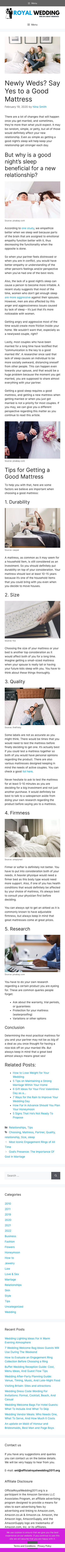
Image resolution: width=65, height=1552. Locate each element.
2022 (8, 1230)
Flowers (10, 1247)
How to (9, 1257)
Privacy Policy (44, 1546)
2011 (8, 1209)
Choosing (15, 1132)
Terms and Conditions (24, 1546)
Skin (7, 1290)
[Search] (55, 1176)
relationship (12, 1137)
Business (10, 1236)
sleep (31, 1137)
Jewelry (10, 1263)
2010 (8, 1203)
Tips (30, 1127)
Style (8, 1295)
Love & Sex (12, 1274)
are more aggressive (18, 297)
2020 (8, 1219)
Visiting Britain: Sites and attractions (28, 1385)
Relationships (17, 1127)
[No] (61, 1540)
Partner (39, 1132)
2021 (8, 1225)
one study (28, 228)
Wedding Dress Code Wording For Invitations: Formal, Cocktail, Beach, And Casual (30, 1395)
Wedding (10, 1312)
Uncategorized (14, 1306)
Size (23, 1137)
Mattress (28, 1132)
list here (28, 771)
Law (7, 1268)
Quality (50, 1132)
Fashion (10, 1241)
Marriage (10, 1279)
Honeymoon (12, 1252)
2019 (8, 1214)
